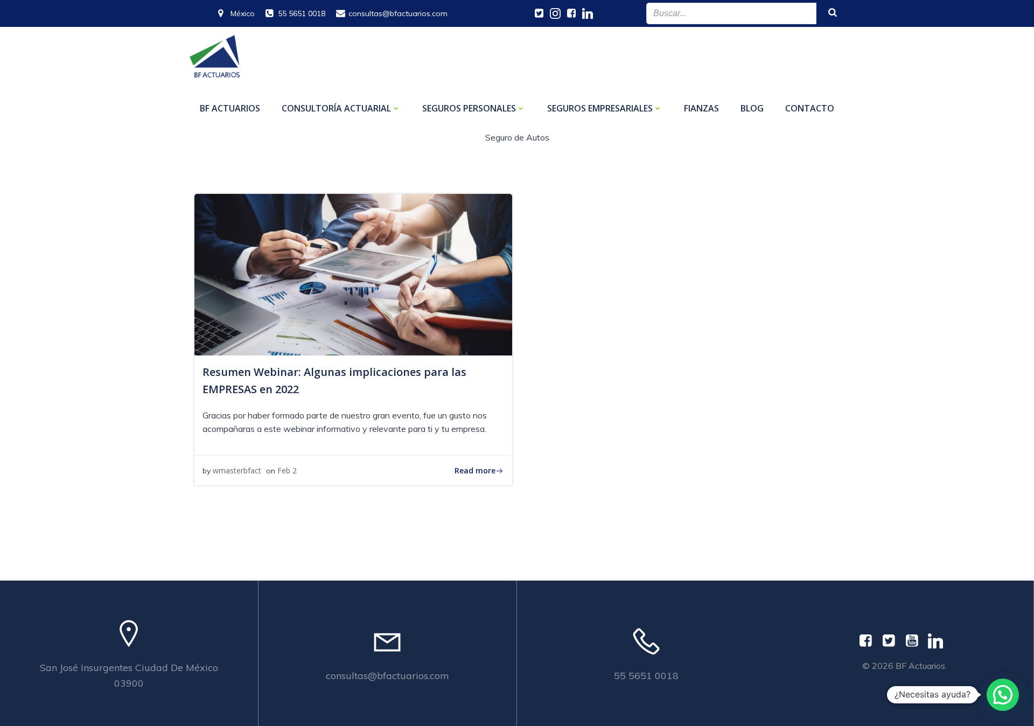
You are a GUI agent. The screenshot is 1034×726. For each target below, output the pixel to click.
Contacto (809, 108)
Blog (752, 108)
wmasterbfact (237, 470)
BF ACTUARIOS (230, 108)
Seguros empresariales (600, 108)
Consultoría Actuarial (336, 108)
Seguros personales (469, 108)
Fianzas (701, 108)
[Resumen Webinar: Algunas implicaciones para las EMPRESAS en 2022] (353, 274)
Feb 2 (287, 470)
